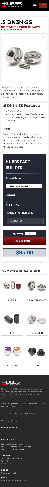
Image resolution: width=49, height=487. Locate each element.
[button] (35, 4)
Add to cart (22, 241)
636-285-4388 (9, 473)
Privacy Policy (9, 420)
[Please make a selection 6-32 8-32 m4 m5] (24, 186)
